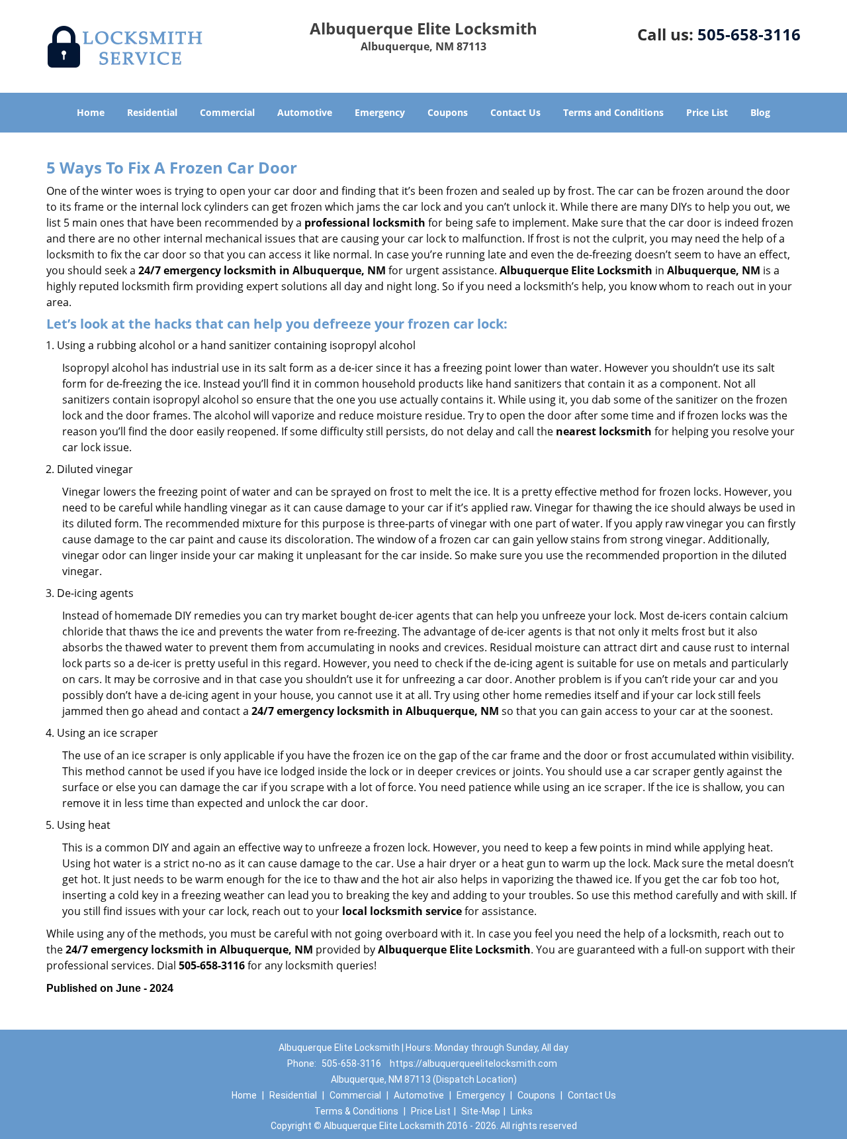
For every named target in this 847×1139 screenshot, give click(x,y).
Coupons (447, 112)
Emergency (380, 112)
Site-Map (480, 1111)
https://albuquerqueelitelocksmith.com (473, 1063)
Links (522, 1111)
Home (91, 112)
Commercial (227, 112)
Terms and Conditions (613, 112)
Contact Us (515, 112)
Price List (707, 112)
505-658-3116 (749, 34)
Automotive (304, 112)
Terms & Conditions (356, 1111)
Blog (760, 112)
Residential (152, 112)
